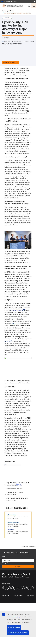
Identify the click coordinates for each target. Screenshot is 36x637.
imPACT (7, 341)
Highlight (7, 17)
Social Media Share (9, 62)
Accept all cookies (14, 627)
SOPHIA (19, 485)
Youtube (18, 587)
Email (3, 557)
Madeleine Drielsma (13, 522)
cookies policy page (13, 617)
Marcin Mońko (12, 514)
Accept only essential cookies (17, 632)
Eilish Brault (11, 529)
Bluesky (9, 587)
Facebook (32, 587)
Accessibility (5, 595)
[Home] (13, 5)
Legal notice (30, 595)
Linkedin (4, 587)
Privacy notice (5, 563)
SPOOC (14, 323)
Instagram (13, 587)
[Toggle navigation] (33, 5)
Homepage (5, 11)
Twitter (27, 587)
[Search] (29, 5)
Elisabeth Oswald (17, 310)
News (11, 11)
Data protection (17, 595)
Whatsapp (23, 587)
